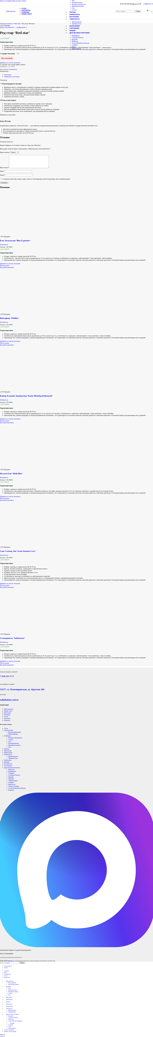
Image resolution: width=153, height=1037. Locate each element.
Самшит (75, 45)
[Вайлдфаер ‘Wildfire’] (22, 312)
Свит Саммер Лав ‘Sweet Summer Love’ (18, 551)
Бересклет (11, 784)
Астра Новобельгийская (80, 43)
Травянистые (76, 24)
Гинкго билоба (13, 786)
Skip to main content (19, 1)
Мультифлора (13, 734)
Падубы (11, 779)
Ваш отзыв (4, 167)
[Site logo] (10, 11)
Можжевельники (78, 6)
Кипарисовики (77, 2)
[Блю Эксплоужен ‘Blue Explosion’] (22, 235)
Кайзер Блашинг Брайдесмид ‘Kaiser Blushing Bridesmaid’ (26, 396)
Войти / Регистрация (10, 1031)
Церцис (11, 777)
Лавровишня (76, 49)
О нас (6, 716)
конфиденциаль (12, 957)
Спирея (11, 782)
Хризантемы (8, 730)
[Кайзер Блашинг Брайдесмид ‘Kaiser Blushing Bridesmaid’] (22, 390)
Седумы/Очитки (77, 37)
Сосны (74, 10)
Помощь (7, 715)
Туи (9, 741)
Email (2, 175)
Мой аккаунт (8, 709)
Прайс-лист (8, 711)
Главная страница (6, 23)
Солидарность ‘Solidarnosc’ (12, 638)
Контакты (7, 713)
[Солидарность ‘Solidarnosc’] (22, 632)
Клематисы (13, 69)
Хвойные (7, 736)
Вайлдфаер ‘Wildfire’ (9, 318)
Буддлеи (75, 39)
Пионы (6, 749)
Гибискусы (8, 754)
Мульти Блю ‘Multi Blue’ (11, 473)
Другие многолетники (12, 767)
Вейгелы (75, 41)
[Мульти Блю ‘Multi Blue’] (22, 468)
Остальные (8, 766)
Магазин (17, 23)
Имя (2, 171)
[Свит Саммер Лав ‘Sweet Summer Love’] (22, 545)
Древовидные (77, 22)
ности (20, 957)
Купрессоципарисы (79, 4)
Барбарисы (76, 36)
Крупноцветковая (14, 732)
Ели (73, 8)
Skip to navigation (6, 1)
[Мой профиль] (143, 11)
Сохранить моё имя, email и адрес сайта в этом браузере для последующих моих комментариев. (36, 179)
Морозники (8, 753)
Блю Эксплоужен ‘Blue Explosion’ (15, 240)
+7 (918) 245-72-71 (148, 4)
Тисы (74, 47)
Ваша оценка (5, 152)
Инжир (6, 762)
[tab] (7, 75)
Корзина (7, 720)
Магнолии (8, 751)
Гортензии (8, 760)
